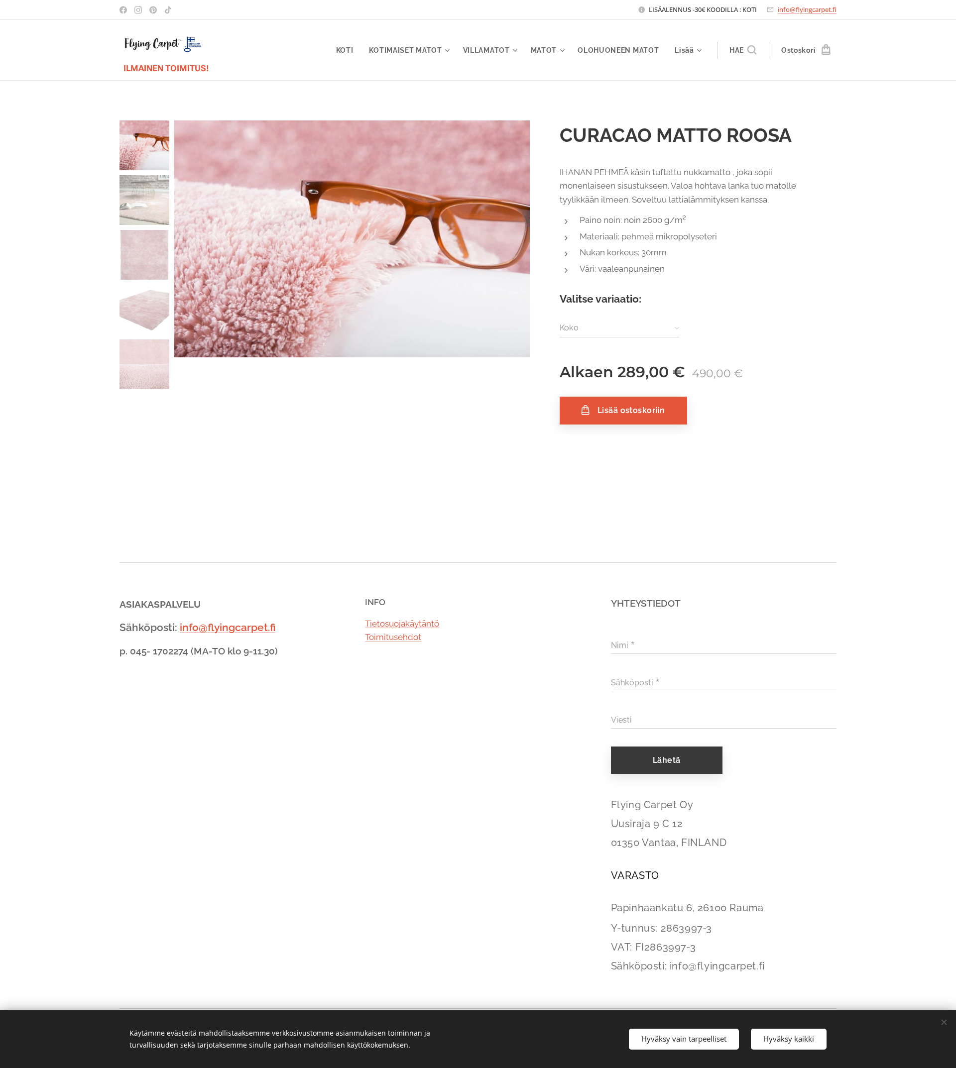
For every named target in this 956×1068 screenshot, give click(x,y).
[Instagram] (138, 9)
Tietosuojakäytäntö (402, 624)
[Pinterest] (153, 9)
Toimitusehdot (393, 637)
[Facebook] (123, 9)
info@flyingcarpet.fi (807, 9)
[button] (743, 50)
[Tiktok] (168, 9)
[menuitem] (347, 50)
